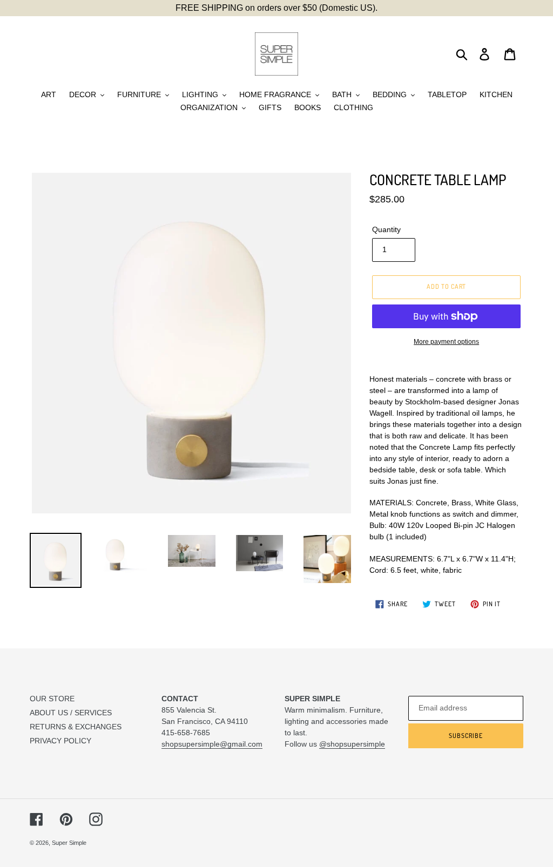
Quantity (386, 229)
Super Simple (69, 842)
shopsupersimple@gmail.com (211, 744)
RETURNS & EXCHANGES (76, 726)
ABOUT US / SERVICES (71, 712)
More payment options (446, 342)
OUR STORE (52, 698)
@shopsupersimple (352, 744)
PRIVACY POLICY (60, 740)
